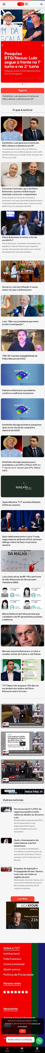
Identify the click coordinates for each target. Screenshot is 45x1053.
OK (22, 1031)
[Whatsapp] (8, 992)
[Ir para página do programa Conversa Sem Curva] (22, 794)
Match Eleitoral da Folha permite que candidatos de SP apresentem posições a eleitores (22, 617)
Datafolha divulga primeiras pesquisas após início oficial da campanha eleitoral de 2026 (21, 428)
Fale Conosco (12, 959)
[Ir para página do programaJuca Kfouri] (22, 928)
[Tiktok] (23, 992)
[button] (4, 4)
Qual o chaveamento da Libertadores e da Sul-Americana (26, 843)
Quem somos (11, 969)
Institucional (11, 953)
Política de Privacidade (18, 974)
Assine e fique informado (19, 1018)
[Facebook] (19, 992)
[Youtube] (4, 992)
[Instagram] (12, 992)
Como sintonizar (14, 964)
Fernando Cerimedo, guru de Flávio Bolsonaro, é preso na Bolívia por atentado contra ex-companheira (20, 192)
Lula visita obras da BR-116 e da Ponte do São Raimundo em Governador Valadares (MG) (21, 580)
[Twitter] (15, 992)
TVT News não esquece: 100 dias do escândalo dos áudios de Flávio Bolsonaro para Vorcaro (20, 688)
